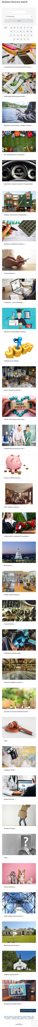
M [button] (27, 31)
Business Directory (8, 1016)
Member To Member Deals (13, 1017)
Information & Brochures (18, 1018)
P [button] (14, 35)
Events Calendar (27, 1016)
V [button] (14, 39)
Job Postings (31, 1017)
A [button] (11, 28)
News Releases (18, 1016)
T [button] (28, 35)
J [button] (17, 31)
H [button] (11, 31)
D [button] (21, 28)
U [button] (31, 35)
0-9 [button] (6, 28)
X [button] (21, 39)
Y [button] (24, 39)
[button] (28, 1010)
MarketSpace (24, 1017)
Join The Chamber (29, 1018)
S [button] (24, 35)
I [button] (14, 31)
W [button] (17, 39)
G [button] (31, 28)
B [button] (14, 28)
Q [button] (17, 35)
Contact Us (8, 1018)
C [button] (17, 28)
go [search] (19, 20)
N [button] (31, 31)
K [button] (20, 31)
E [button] (24, 28)
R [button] (21, 35)
